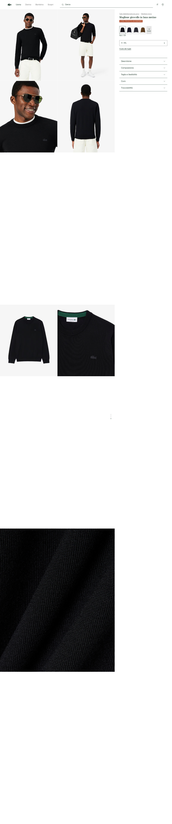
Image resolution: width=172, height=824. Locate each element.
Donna (28, 5)
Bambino (39, 5)
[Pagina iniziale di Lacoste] (10, 4)
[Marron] (143, 30)
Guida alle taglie (125, 49)
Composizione (127, 68)
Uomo (18, 5)
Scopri (50, 5)
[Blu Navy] (129, 30)
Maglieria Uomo (146, 14)
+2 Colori (149, 30)
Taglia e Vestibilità (129, 75)
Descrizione (126, 61)
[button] (162, 5)
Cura (123, 81)
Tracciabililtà (127, 88)
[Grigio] (136, 30)
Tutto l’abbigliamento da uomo (129, 14)
